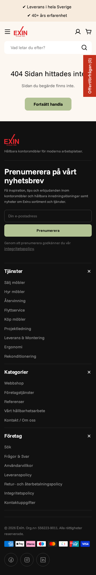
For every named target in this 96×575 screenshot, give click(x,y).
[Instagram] (27, 559)
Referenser (14, 401)
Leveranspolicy (17, 474)
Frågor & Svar (16, 456)
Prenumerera (48, 230)
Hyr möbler (14, 291)
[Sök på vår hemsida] (84, 47)
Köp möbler (15, 319)
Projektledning (17, 328)
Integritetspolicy (19, 493)
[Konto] (78, 31)
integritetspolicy (19, 248)
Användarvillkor (18, 465)
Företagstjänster (19, 392)
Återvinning (15, 300)
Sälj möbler (14, 282)
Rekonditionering (20, 356)
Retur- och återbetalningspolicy (33, 483)
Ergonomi (13, 346)
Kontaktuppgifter (19, 502)
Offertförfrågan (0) (89, 76)
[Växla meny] (7, 31)
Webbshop (14, 383)
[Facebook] (11, 559)
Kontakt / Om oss (19, 420)
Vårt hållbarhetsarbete (24, 410)
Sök (7, 446)
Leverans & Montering (24, 337)
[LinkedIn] (43, 559)
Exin (20, 527)
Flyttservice (14, 310)
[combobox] (48, 47)
